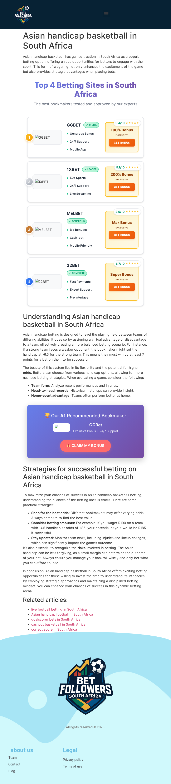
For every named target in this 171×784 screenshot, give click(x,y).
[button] (106, 13)
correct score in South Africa (54, 629)
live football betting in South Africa (59, 609)
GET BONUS (122, 142)
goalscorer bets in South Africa (55, 619)
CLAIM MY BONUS (87, 445)
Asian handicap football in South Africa (62, 614)
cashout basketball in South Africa (58, 624)
